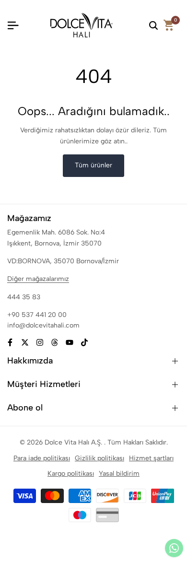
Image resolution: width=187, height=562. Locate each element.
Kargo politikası (70, 473)
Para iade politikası (41, 458)
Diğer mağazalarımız (38, 279)
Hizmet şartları (151, 458)
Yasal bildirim (119, 473)
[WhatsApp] (174, 548)
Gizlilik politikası (99, 458)
